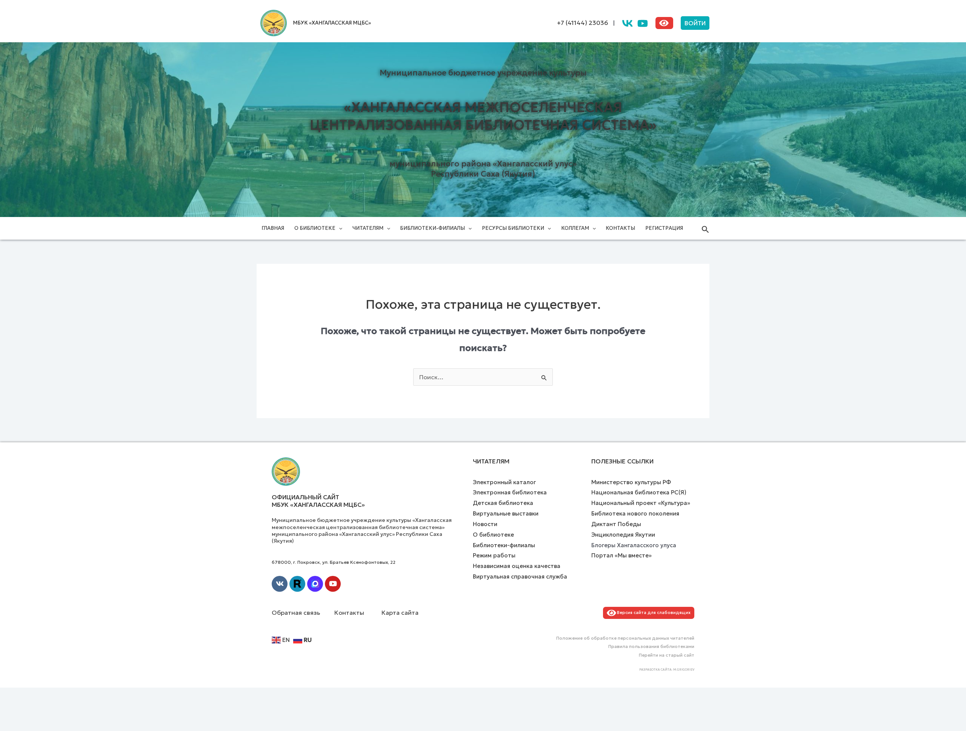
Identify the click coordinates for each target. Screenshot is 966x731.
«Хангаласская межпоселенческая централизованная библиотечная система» (483, 116)
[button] (695, 23)
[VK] (627, 23)
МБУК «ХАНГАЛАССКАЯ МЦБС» (332, 23)
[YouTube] (642, 23)
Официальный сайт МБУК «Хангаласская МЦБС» (318, 501)
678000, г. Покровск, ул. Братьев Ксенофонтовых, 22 (333, 562)
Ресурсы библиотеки (513, 228)
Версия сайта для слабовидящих (653, 612)
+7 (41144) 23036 (582, 22)
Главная (272, 228)
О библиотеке (314, 228)
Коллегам (575, 228)
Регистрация (664, 228)
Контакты (620, 228)
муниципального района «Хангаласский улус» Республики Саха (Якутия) (483, 169)
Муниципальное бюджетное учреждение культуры (483, 73)
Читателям (367, 228)
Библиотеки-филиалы (432, 228)
